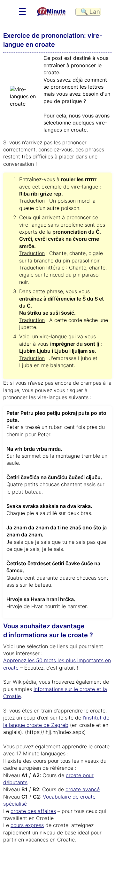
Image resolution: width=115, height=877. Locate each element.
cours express (27, 825)
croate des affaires (33, 811)
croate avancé (82, 789)
